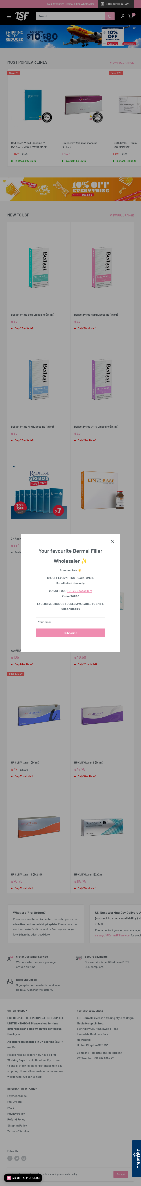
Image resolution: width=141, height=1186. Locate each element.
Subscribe (70, 633)
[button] (23, 1178)
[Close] (113, 541)
